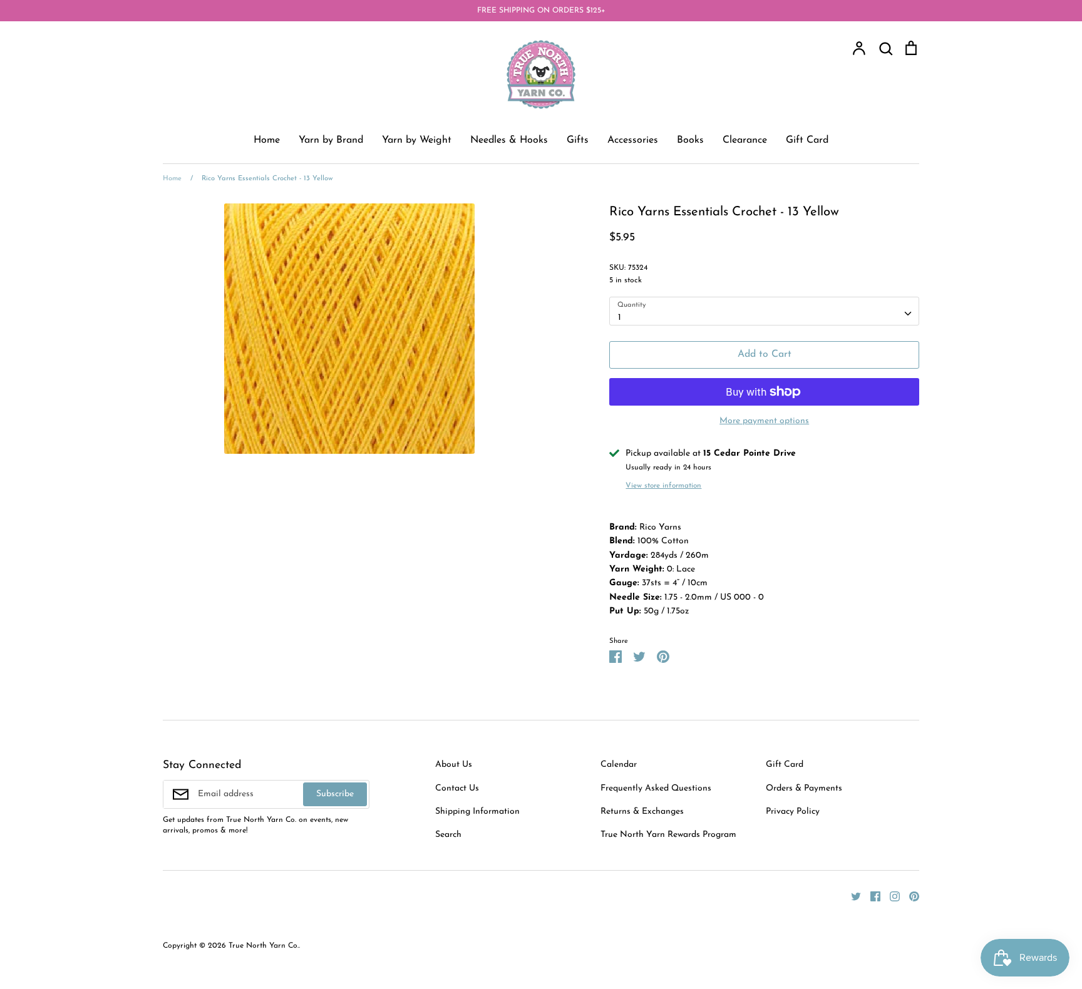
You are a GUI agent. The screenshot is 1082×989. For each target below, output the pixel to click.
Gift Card (807, 140)
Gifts (578, 140)
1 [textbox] (619, 317)
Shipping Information (477, 811)
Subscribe (335, 794)
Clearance (745, 140)
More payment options (764, 421)
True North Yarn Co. (264, 946)
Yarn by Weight (416, 140)
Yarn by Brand (331, 140)
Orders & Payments (804, 788)
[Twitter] (851, 896)
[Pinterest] (909, 896)
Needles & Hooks (509, 140)
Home (267, 140)
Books (690, 140)
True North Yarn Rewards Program (668, 834)
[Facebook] (870, 896)
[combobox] (764, 311)
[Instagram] (890, 896)
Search (448, 834)
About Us (453, 764)
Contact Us (457, 788)
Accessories (632, 140)
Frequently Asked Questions (655, 788)
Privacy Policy (793, 811)
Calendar (618, 764)
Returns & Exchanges (642, 811)
